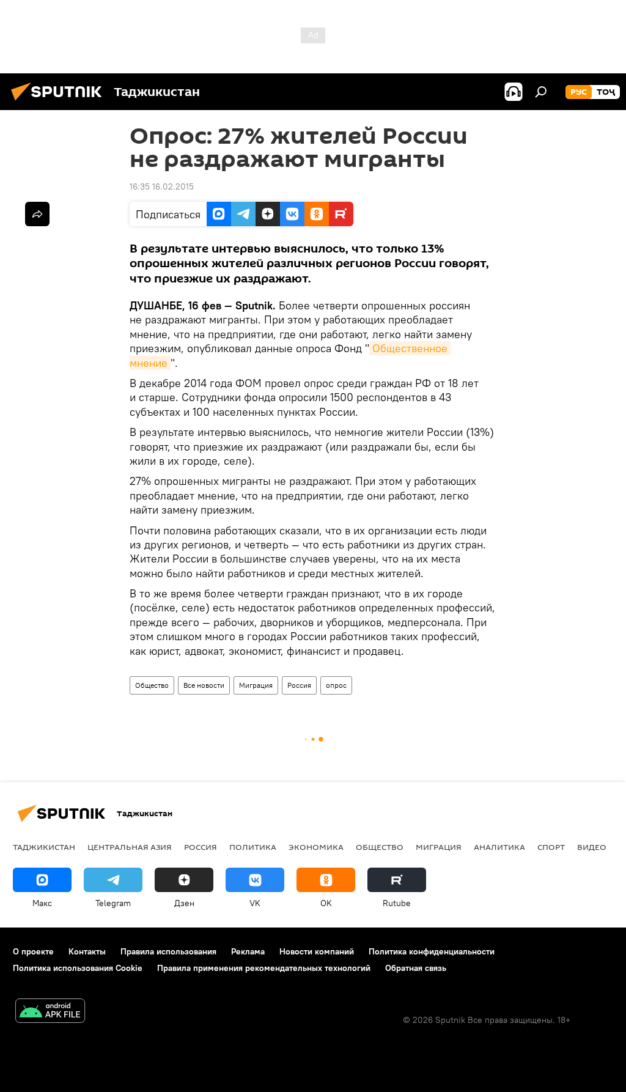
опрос (336, 685)
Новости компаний (316, 951)
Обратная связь (415, 967)
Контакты (87, 951)
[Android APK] (50, 1012)
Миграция (256, 685)
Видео (591, 846)
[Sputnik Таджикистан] (60, 102)
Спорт (551, 846)
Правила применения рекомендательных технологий (263, 967)
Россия (299, 685)
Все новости (203, 685)
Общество (152, 685)
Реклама (248, 951)
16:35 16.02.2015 (162, 186)
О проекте (33, 951)
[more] (37, 214)
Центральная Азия (129, 846)
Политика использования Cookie (77, 967)
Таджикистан (44, 846)
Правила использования (168, 951)
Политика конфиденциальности (432, 951)
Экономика (316, 846)
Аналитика (499, 846)
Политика (252, 846)
